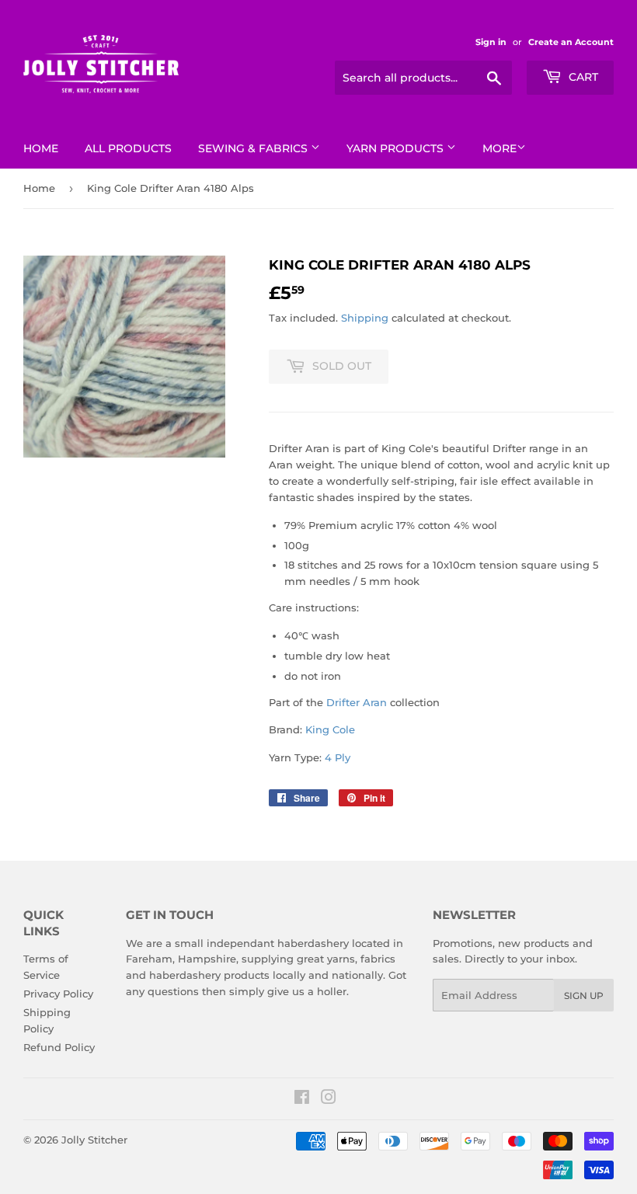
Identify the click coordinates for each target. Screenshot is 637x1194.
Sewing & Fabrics (254, 148)
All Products (128, 148)
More (499, 148)
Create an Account (571, 42)
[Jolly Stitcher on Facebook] (302, 1099)
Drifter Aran (356, 702)
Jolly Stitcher (94, 1139)
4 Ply (337, 757)
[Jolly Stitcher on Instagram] (328, 1099)
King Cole (330, 729)
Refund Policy (59, 1047)
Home (40, 148)
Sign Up (584, 995)
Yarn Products (396, 148)
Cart (582, 77)
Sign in (490, 42)
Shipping (364, 318)
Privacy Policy (58, 993)
